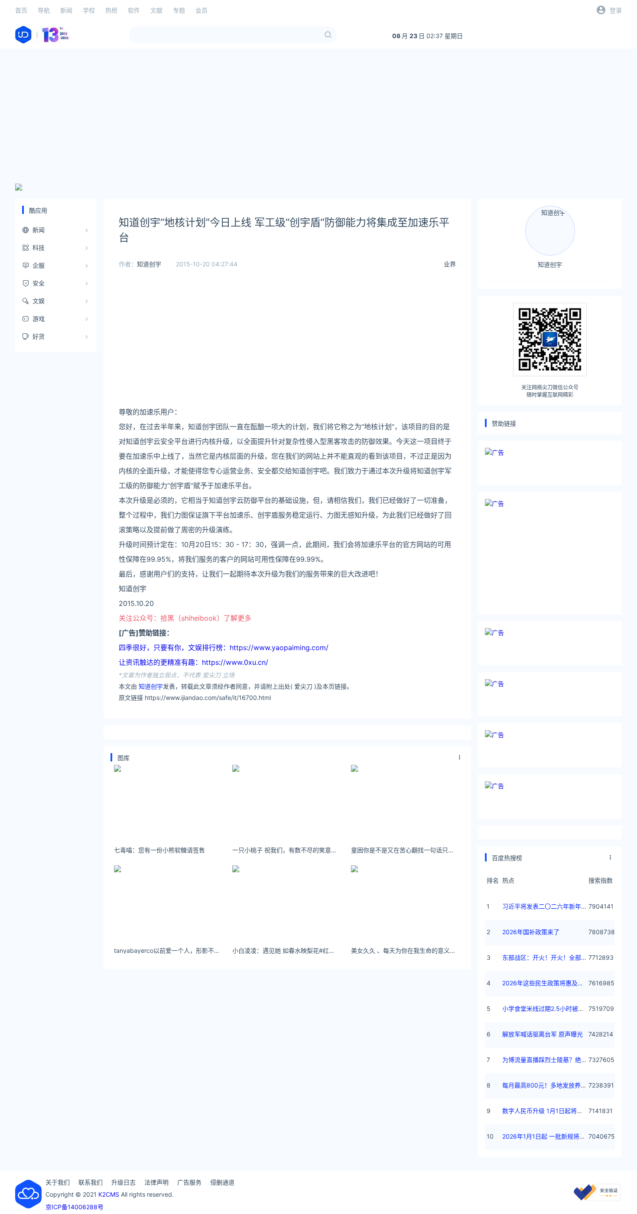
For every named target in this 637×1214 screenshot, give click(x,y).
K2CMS (108, 1194)
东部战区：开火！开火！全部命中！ (550, 957)
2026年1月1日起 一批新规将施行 (547, 1136)
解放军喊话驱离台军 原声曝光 (542, 1034)
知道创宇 (149, 264)
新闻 (66, 10)
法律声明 (156, 1182)
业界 (450, 264)
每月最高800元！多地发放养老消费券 (553, 1085)
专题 (179, 10)
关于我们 (58, 1182)
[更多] (459, 757)
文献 (156, 10)
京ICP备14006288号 (75, 1207)
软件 (134, 10)
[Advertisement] (318, 116)
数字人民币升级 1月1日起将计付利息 (551, 1110)
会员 (201, 10)
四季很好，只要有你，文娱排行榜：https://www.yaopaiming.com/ (223, 647)
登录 (616, 10)
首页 (21, 10)
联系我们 (90, 1182)
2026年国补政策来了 (530, 932)
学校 (89, 10)
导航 (44, 10)
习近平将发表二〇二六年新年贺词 (547, 906)
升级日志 (123, 1182)
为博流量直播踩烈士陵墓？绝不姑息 (550, 1059)
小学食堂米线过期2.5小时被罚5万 (548, 1008)
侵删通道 (222, 1182)
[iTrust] (597, 1198)
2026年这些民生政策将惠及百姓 (546, 983)
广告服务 (189, 1182)
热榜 (111, 10)
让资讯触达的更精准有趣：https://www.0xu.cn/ (193, 662)
